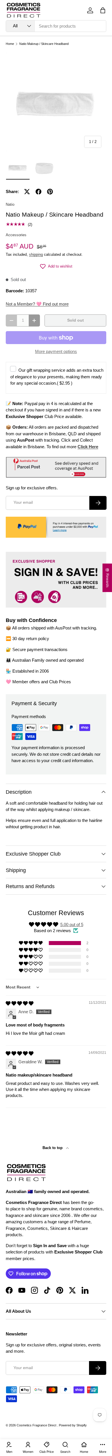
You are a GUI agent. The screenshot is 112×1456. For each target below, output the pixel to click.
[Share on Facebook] (38, 191)
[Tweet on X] (27, 191)
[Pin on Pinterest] (50, 191)
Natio (10, 204)
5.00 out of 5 (71, 924)
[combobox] (56, 26)
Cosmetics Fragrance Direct (37, 1425)
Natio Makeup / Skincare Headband (44, 43)
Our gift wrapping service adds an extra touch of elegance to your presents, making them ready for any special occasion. (56, 377)
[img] (19, 1003)
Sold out (75, 320)
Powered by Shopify (73, 1425)
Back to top (53, 1148)
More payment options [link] (56, 351)
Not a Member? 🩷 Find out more (37, 303)
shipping (36, 254)
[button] (102, 10)
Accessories (16, 235)
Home (10, 43)
